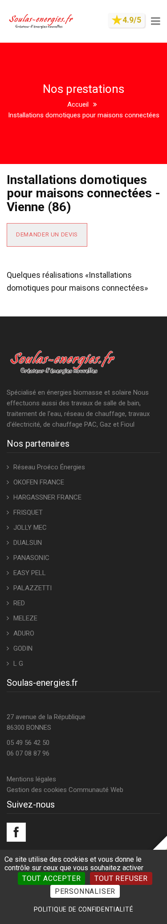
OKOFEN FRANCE (38, 482)
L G (18, 664)
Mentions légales (31, 779)
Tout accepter (51, 878)
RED (19, 603)
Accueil (78, 104)
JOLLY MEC (30, 528)
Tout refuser (121, 878)
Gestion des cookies (37, 790)
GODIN (23, 648)
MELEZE (25, 618)
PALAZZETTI (32, 588)
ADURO (23, 633)
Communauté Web (96, 790)
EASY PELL (29, 573)
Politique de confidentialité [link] (84, 909)
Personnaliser (85, 891)
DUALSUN (27, 543)
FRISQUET (28, 512)
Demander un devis (47, 234)
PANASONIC (31, 558)
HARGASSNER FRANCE (47, 497)
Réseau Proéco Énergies (49, 467)
